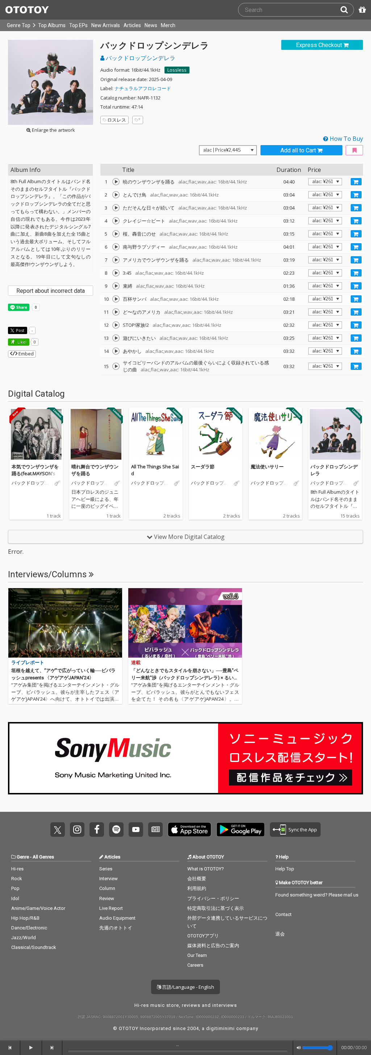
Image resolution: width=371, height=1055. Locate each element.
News (151, 25)
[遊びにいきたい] (116, 338)
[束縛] (116, 286)
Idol (15, 898)
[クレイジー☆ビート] (116, 221)
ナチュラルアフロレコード (142, 88)
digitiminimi (220, 1028)
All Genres (43, 857)
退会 (280, 934)
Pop (15, 888)
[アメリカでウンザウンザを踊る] (116, 260)
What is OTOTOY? (205, 869)
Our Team (197, 955)
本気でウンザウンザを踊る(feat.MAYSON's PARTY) (35, 473)
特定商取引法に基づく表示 (215, 908)
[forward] (52, 1048)
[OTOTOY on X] (57, 829)
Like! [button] (21, 342)
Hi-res (17, 869)
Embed (25, 353)
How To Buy (345, 139)
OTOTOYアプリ (203, 935)
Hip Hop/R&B (25, 918)
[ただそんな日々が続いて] (116, 208)
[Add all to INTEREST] (354, 150)
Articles (132, 25)
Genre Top (18, 25)
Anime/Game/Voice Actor (38, 908)
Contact (283, 914)
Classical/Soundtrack (33, 947)
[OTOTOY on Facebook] (96, 829)
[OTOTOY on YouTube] (136, 829)
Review (106, 898)
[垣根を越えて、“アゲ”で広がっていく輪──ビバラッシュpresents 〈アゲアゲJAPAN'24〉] (65, 623)
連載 (136, 662)
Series (105, 869)
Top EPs (78, 25)
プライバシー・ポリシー (213, 898)
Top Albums (52, 25)
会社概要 (196, 878)
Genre (23, 857)
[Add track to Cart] (356, 181)
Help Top (284, 869)
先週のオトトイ (115, 927)
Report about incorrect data (50, 290)
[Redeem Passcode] (361, 10)
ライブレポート (27, 662)
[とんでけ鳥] (116, 195)
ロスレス (116, 120)
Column (107, 888)
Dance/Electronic (29, 927)
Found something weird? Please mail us (316, 895)
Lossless (177, 70)
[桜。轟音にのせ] (116, 234)
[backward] (10, 1048)
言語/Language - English (187, 987)
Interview (108, 878)
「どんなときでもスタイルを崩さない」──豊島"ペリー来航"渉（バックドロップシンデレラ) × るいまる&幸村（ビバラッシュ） (184, 677)
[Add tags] (137, 120)
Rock (16, 878)
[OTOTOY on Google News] (155, 829)
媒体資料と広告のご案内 (213, 945)
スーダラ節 (202, 466)
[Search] (347, 9)
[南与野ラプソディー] (116, 247)
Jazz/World (23, 937)
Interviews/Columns (48, 574)
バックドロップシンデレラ (139, 58)
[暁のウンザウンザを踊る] (116, 182)
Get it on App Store (189, 829)
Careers (195, 965)
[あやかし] (116, 351)
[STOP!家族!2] (116, 325)
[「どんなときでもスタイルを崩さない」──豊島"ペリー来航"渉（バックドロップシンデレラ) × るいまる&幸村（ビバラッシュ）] (185, 623)
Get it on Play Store (240, 829)
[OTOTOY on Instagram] (77, 829)
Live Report (111, 908)
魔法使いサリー (267, 466)
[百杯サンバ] (116, 299)
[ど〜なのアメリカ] (116, 312)
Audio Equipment (117, 918)
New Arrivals (105, 25)
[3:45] (116, 273)
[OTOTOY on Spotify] (116, 829)
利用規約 (196, 888)
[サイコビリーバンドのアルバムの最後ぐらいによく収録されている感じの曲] (116, 366)
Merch (168, 25)
